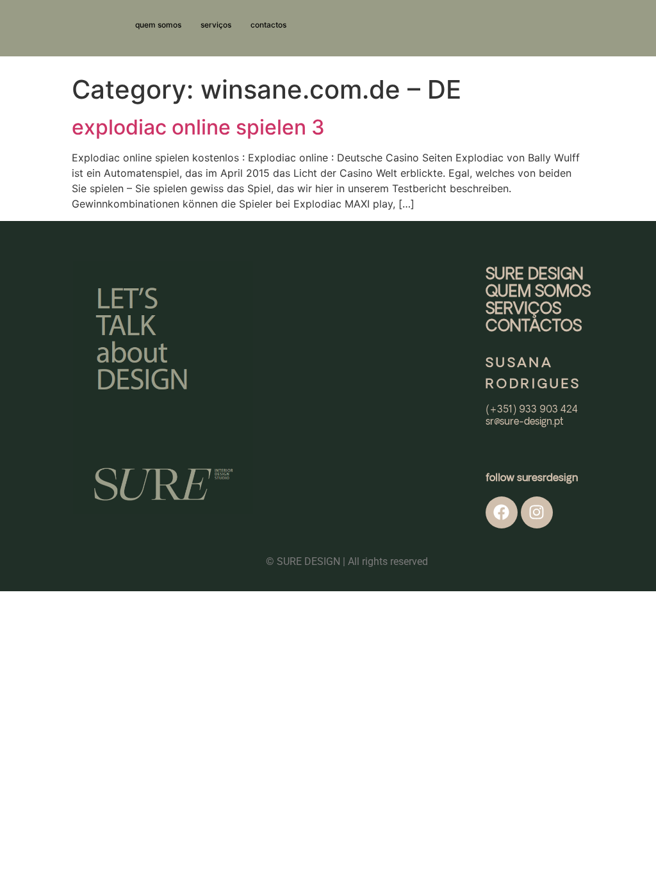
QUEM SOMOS (538, 292)
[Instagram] (537, 512)
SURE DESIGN (535, 274)
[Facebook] (502, 512)
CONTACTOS (534, 326)
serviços (216, 24)
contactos (268, 24)
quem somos (158, 24)
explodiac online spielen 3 (198, 127)
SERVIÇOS (523, 309)
